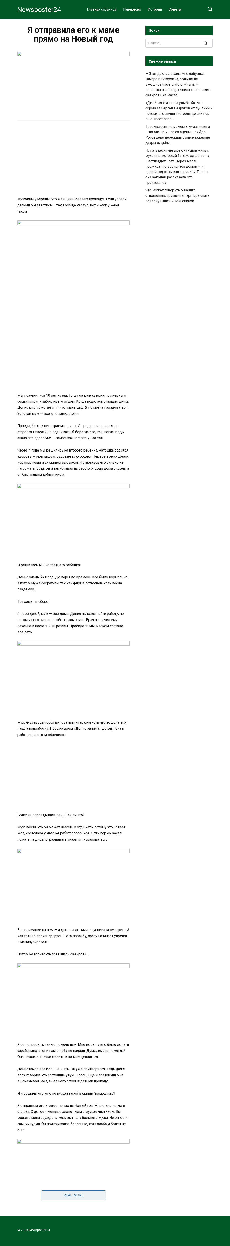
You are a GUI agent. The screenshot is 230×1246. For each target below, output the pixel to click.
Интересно (132, 9)
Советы (175, 9)
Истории (155, 9)
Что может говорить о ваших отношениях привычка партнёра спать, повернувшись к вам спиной (177, 195)
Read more (73, 1195)
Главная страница (101, 9)
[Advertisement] (73, 159)
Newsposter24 (39, 9)
